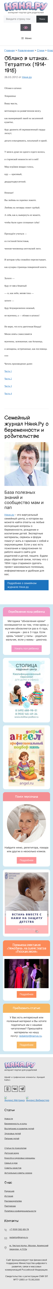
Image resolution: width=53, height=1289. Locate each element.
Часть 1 (8, 371)
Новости (8, 1118)
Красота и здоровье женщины (19, 1158)
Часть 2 (8, 378)
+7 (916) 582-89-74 (19, 1229)
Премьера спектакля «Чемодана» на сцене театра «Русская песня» (26, 948)
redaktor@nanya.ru (30, 1036)
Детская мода (11, 1153)
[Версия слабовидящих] (25, 27)
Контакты (11, 1221)
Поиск (42, 19)
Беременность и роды (15, 1123)
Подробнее (26, 860)
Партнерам (10, 1206)
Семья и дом (11, 1163)
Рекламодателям (13, 1201)
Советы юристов (12, 1168)
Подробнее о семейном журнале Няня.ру (22, 585)
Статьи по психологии (15, 1148)
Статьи (9, 1110)
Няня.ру (9, 514)
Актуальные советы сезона (18, 1173)
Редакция (9, 1191)
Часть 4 (8, 393)
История (8, 1196)
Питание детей (11, 1138)
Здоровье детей (12, 1133)
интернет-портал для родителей (20, 1070)
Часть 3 (8, 386)
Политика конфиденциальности (20, 1211)
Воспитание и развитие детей (19, 1128)
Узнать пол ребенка (26, 648)
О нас (8, 1182)
